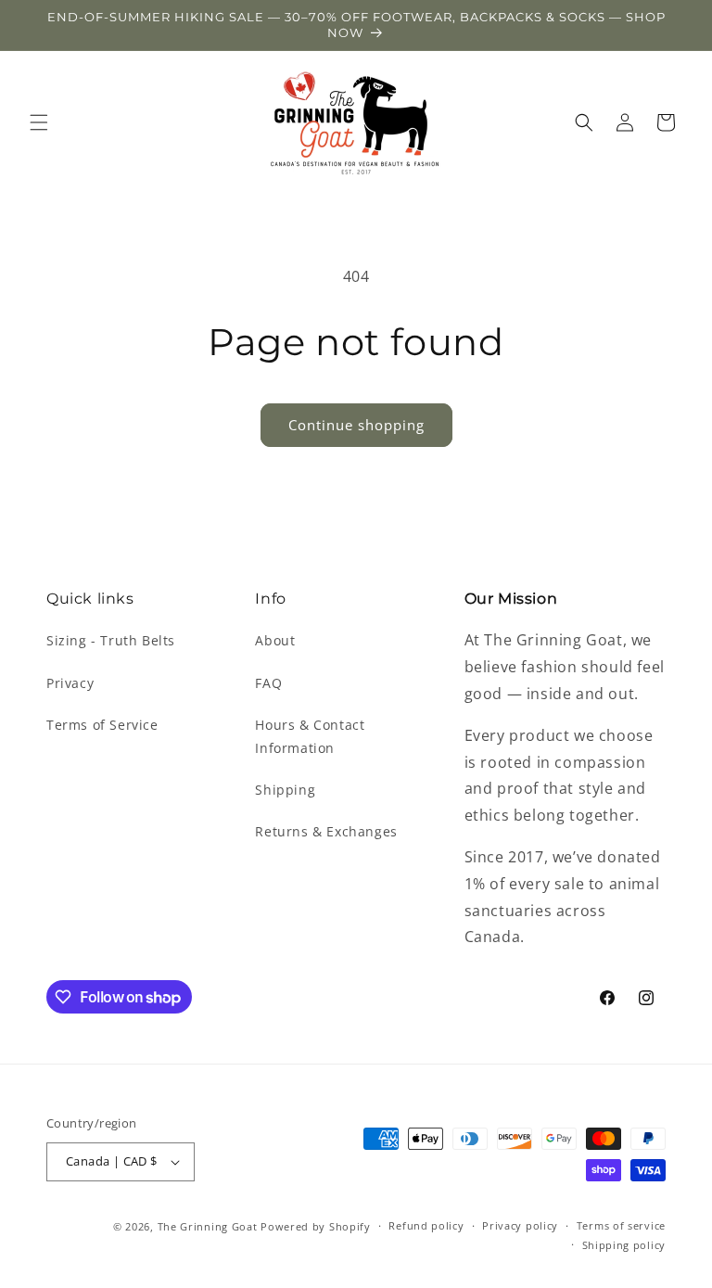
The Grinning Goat (208, 1226)
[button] (39, 122)
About (275, 640)
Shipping (285, 789)
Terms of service (621, 1225)
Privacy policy (520, 1225)
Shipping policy (624, 1245)
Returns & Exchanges (326, 831)
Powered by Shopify (316, 1226)
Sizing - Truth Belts (110, 640)
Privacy (70, 683)
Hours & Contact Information (309, 736)
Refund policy (426, 1225)
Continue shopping (356, 424)
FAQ (268, 683)
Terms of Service (102, 724)
